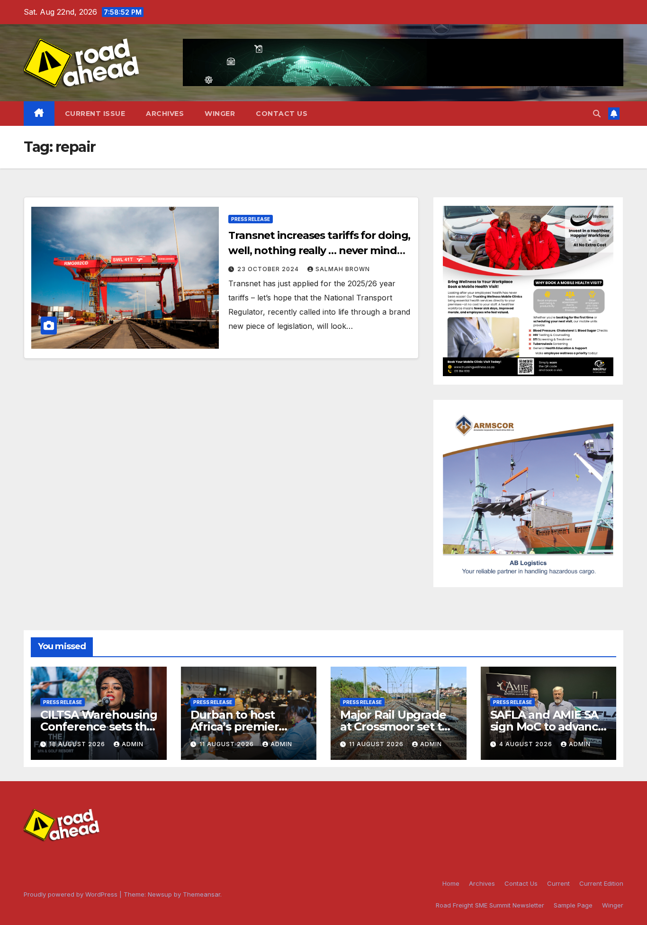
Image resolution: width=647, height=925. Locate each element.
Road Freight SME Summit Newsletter (490, 905)
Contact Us (281, 113)
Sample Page (573, 905)
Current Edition (601, 883)
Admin (133, 744)
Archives (165, 113)
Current (558, 883)
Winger (220, 113)
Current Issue (95, 113)
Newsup (160, 894)
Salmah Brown (342, 269)
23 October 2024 (269, 269)
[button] (597, 113)
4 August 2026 (526, 744)
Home (450, 883)
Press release (250, 219)
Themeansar (201, 894)
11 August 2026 (227, 744)
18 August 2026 (78, 744)
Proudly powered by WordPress (71, 894)
